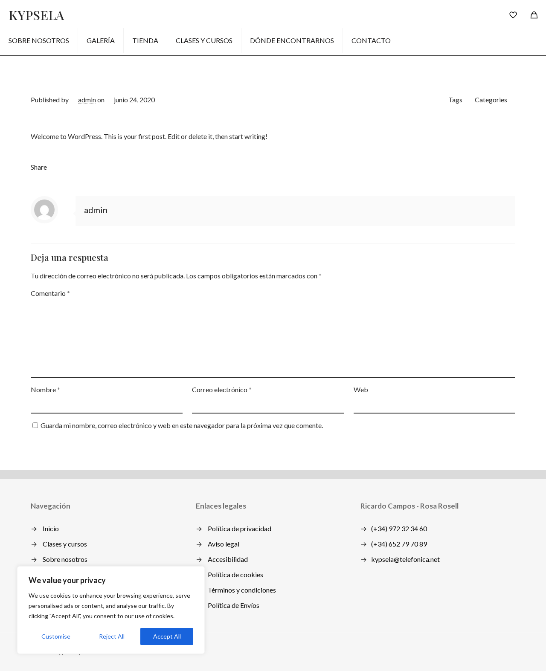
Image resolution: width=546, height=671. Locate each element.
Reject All (112, 636)
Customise (55, 636)
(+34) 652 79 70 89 (399, 544)
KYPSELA (36, 14)
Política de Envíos (233, 605)
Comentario (50, 293)
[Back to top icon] (506, 650)
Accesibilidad (228, 559)
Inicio (51, 528)
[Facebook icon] (468, 651)
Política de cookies (235, 574)
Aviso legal (223, 544)
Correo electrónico (222, 389)
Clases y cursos (65, 544)
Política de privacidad (239, 528)
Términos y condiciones (242, 590)
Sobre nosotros (65, 559)
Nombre (45, 389)
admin (87, 99)
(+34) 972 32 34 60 (399, 528)
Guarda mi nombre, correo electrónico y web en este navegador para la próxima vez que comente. (182, 425)
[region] (111, 610)
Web (361, 389)
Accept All (167, 636)
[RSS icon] (485, 651)
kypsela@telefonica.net (405, 559)
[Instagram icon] (476, 651)
